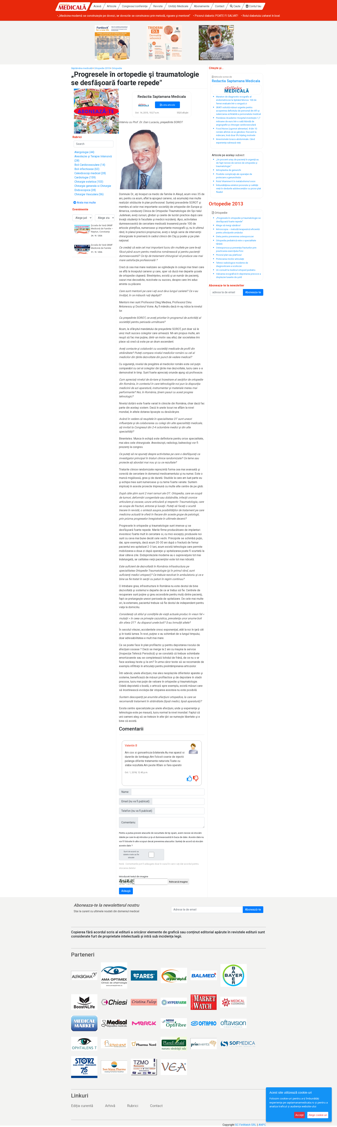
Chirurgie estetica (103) (88, 181)
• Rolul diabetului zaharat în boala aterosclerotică (134, 15)
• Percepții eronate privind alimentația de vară (195, 15)
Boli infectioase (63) (86, 169)
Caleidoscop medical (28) (90, 173)
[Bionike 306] (116, 42)
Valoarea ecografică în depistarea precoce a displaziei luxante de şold (238, 276)
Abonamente (201, 6)
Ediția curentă (82, 1106)
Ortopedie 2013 (102, 68)
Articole (111, 6)
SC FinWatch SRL (245, 1124)
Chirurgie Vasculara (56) (89, 194)
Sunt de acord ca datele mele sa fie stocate (131, 854)
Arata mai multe (86, 202)
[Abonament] (96, 110)
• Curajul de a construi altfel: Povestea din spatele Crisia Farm (263, 15)
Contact (219, 6)
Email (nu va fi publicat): (135, 801)
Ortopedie (117, 68)
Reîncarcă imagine (178, 881)
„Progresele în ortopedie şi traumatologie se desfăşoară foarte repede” (238, 220)
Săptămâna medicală (81, 68)
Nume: (125, 792)
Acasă (97, 6)
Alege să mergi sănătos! (228, 225)
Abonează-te (253, 909)
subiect (239, 155)
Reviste (158, 6)
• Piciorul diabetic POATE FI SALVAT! (79, 15)
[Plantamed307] (220, 42)
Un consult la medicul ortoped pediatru (235, 270)
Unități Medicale (178, 6)
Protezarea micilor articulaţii (230, 259)
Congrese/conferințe (135, 6)
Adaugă (126, 891)
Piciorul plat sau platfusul (229, 255)
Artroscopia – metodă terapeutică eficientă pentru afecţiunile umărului (238, 231)
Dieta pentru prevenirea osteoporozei (235, 236)
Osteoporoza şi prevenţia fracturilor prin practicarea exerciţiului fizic (236, 249)
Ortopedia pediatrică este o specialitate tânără (236, 242)
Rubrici (132, 1106)
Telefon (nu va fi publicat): (137, 811)
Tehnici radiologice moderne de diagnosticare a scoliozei (232, 264)
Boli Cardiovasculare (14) (89, 164)
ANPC (262, 1124)
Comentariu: (128, 822)
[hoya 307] (168, 42)
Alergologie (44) (84, 152)
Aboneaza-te (253, 292)
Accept (299, 1114)
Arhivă (110, 1106)
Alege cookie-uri (318, 1114)
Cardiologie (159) (85, 177)
